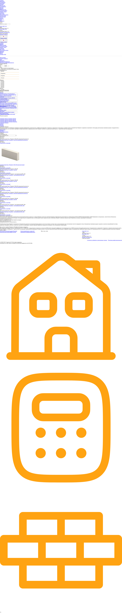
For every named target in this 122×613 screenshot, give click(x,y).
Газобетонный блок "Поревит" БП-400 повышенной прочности (14, 193)
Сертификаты (3, 6)
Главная (1, 43)
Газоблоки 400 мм (12, 120)
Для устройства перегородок (7, 68)
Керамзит (2, 51)
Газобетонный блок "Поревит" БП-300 (8, 181)
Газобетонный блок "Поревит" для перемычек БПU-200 (12, 175)
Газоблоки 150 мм (4, 119)
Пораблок (3, 73)
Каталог (1, 7)
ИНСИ (2, 71)
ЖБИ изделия (13, 232)
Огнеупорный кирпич (8, 231)
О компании (2, 2)
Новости (2, 18)
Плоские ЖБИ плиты (12, 102)
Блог (1, 19)
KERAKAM (2, 129)
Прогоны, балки (3, 102)
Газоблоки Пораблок (12, 121)
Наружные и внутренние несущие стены (10, 69)
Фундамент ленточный (5, 104)
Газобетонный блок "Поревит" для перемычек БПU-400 (12, 211)
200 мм (2, 83)
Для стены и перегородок (8, 94)
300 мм (2, 86)
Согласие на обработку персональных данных (97, 240)
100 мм (2, 81)
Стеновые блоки (3, 10)
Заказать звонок (4, 38)
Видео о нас (2, 5)
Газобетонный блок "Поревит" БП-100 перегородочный (12, 164)
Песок (1, 53)
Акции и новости (4, 58)
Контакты (2, 20)
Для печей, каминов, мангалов (8, 95)
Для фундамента (3, 93)
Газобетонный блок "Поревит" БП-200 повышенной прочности (14, 140)
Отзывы (1, 4)
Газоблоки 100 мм (12, 118)
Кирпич (1, 8)
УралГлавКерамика (4, 131)
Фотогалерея (3, 16)
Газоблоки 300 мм (4, 120)
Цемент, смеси (3, 11)
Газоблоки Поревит (4, 122)
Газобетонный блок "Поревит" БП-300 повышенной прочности (14, 187)
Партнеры (2, 3)
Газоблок (2, 12)
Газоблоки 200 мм (12, 119)
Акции (1, 17)
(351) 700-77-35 (3, 29)
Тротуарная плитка (4, 14)
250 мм (2, 85)
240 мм (2, 84)
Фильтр (2, 133)
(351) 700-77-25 (3, 26)
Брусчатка (2, 13)
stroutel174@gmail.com (5, 32)
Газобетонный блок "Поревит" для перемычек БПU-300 (12, 205)
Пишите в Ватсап (4, 34)
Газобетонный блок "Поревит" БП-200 (8, 169)
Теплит (2, 77)
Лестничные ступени (9, 105)
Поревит (3, 75)
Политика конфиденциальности (7, 62)
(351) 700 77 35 (85, 234)
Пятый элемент (11, 112)
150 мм (2, 82)
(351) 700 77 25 (85, 231)
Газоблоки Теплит (4, 118)
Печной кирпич (6, 232)
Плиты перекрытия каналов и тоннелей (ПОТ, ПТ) (8, 108)
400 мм (2, 87)
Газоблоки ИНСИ (4, 121)
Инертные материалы (4, 114)
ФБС (11, 104)
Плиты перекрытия (9, 107)
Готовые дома (3, 15)
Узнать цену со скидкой (5, 143)
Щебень (1, 52)
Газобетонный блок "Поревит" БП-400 (8, 199)
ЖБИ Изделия (3, 9)
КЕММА (7, 99)
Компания (2, 1)
